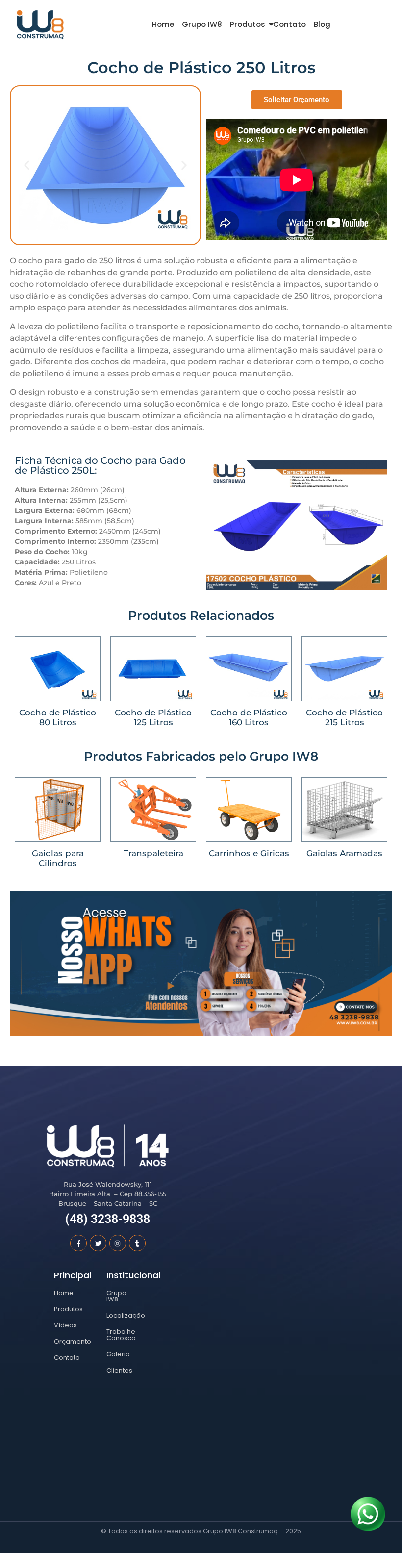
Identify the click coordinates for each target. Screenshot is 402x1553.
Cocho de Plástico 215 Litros (344, 717)
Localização (125, 1315)
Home (163, 24)
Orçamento (72, 1341)
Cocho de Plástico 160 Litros (248, 717)
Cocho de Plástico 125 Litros (153, 717)
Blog (322, 24)
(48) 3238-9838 (107, 1219)
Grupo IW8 (202, 24)
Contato (289, 24)
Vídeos (65, 1325)
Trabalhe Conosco (121, 1335)
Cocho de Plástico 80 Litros (57, 717)
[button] (27, 165)
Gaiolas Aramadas (344, 853)
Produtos (247, 24)
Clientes (119, 1370)
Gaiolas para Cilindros (58, 858)
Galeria (118, 1354)
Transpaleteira (153, 853)
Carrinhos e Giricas (249, 853)
